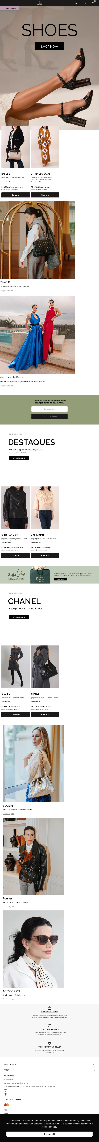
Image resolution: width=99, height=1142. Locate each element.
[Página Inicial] (38, 3)
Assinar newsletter (49, 417)
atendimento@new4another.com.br (16, 1083)
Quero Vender (9, 9)
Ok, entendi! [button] (49, 1134)
